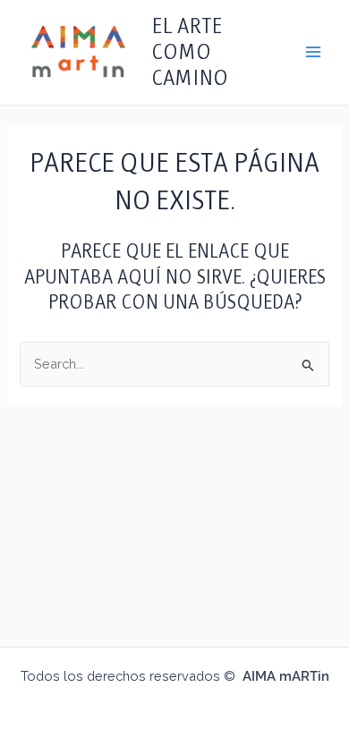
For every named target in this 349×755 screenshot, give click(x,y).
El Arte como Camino (189, 51)
